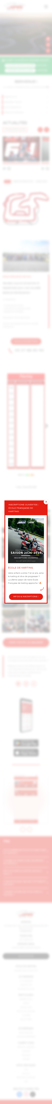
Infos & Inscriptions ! (26, 597)
